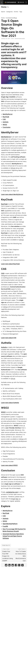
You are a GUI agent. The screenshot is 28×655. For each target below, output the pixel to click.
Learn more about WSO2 (9, 465)
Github (13, 168)
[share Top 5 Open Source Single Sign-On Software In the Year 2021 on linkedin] (9, 565)
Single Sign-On (6, 545)
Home (3, 7)
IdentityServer (8, 114)
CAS (4, 119)
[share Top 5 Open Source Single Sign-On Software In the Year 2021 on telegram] (22, 565)
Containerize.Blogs (11, 18)
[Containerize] (10, 2)
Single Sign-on (16, 499)
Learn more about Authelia (10, 402)
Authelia (5, 122)
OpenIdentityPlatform (10, 524)
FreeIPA (5, 526)
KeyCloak (6, 117)
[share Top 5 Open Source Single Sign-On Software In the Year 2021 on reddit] (13, 565)
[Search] (26, 2)
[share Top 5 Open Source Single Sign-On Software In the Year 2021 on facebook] (16, 565)
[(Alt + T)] (8, 7)
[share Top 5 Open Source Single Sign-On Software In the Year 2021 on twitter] (6, 565)
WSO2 (5, 124)
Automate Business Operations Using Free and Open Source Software (13, 536)
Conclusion (6, 127)
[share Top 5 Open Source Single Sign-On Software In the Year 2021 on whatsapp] (19, 565)
